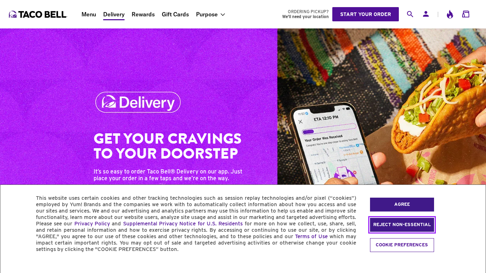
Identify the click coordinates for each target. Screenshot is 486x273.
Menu (88, 14)
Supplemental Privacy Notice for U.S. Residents (183, 223)
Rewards (143, 14)
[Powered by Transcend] (11, 265)
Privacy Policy (92, 223)
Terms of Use (311, 236)
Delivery (114, 14)
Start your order (365, 14)
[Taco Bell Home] (39, 14)
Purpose (207, 14)
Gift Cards (175, 14)
